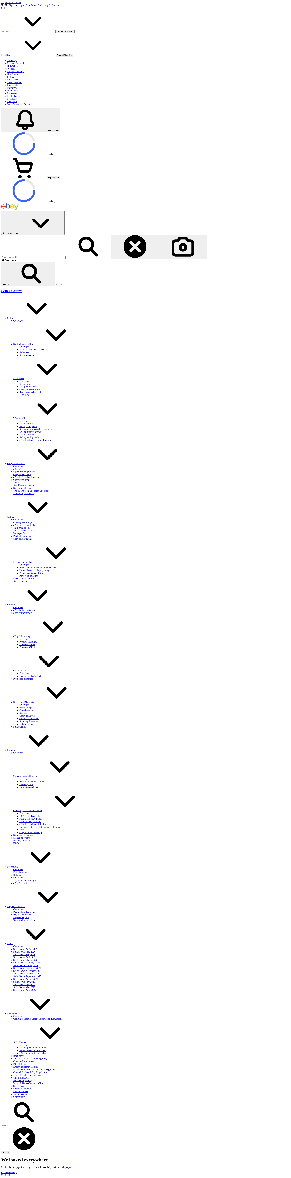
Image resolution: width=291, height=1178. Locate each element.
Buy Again (12, 74)
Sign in (12, 5)
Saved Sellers (13, 85)
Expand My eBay (64, 55)
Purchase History (15, 71)
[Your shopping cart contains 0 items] (24, 177)
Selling (10, 77)
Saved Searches (14, 82)
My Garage (12, 90)
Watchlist (11, 68)
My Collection (14, 96)
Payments (12, 88)
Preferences (12, 93)
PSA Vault (12, 101)
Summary (12, 60)
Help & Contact (51, 5)
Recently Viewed (15, 63)
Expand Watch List (65, 31)
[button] (28, 274)
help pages (66, 1167)
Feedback (5, 1175)
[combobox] (33, 257)
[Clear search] (135, 247)
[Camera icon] (183, 247)
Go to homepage (9, 1172)
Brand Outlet (37, 5)
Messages (12, 98)
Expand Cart (53, 178)
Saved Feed (12, 79)
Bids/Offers (12, 66)
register (22, 5)
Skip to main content (11, 2)
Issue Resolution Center (18, 104)
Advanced (60, 284)
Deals (28, 5)
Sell (3, 8)
